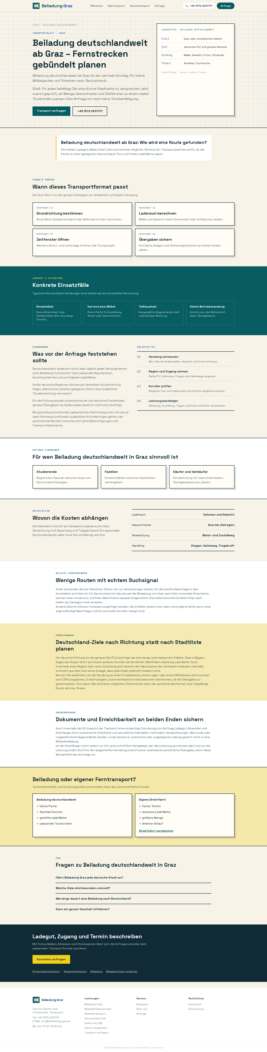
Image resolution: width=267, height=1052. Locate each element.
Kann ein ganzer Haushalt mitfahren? (83, 909)
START (36, 24)
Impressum (194, 1004)
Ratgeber (142, 1004)
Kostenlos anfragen (51, 959)
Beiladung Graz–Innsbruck (121, 971)
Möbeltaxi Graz (93, 1004)
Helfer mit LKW (93, 1023)
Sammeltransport (95, 1013)
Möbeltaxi (96, 5)
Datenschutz (196, 1009)
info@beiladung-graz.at (55, 1021)
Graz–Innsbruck (77, 598)
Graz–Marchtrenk (107, 598)
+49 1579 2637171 (201, 5)
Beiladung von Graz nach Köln (157, 593)
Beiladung (96, 971)
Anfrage (160, 5)
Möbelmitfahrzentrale (97, 1009)
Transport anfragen (51, 111)
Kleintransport (116, 5)
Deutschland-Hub (95, 1018)
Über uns (141, 1009)
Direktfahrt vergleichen (156, 831)
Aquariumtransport (75, 971)
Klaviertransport (140, 5)
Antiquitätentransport (46, 971)
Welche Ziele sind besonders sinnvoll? (83, 888)
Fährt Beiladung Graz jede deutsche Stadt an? (89, 877)
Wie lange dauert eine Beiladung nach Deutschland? (93, 898)
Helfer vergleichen (95, 1027)
